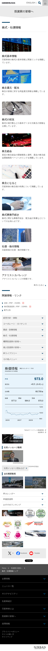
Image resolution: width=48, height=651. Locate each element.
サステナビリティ (10, 594)
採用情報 (6, 624)
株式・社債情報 (10, 336)
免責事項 (41, 432)
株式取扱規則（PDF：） (16, 306)
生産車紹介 (7, 601)
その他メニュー (10, 359)
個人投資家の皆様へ (12, 347)
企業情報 (6, 579)
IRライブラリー (10, 353)
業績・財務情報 (10, 330)
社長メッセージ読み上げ (14, 468)
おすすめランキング (12, 505)
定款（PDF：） (12, 303)
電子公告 (7, 310)
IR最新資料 (8, 499)
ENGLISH (30, 3)
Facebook (23, 553)
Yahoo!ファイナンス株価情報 (34, 430)
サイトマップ (7, 637)
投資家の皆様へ (16, 568)
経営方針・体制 (10, 318)
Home (4, 568)
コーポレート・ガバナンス (15, 324)
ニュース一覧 (8, 586)
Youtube (37, 553)
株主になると (39, 285)
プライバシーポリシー (10, 632)
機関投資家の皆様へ (12, 341)
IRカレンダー (9, 494)
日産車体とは (8, 609)
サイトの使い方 (8, 634)
